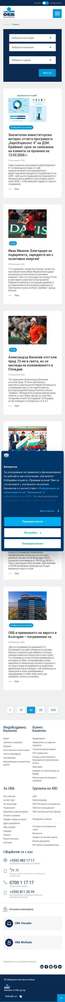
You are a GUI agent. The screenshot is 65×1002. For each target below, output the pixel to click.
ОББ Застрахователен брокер (46, 812)
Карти (6, 738)
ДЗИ (34, 796)
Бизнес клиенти (39, 729)
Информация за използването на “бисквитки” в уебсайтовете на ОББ (31, 492)
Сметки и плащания (12, 742)
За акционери (9, 804)
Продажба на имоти (42, 819)
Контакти (7, 842)
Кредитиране (38, 738)
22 (31, 710)
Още (16, 189)
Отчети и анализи (11, 815)
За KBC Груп (9, 800)
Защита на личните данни (45, 837)
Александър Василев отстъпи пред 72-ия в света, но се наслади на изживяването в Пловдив (32, 363)
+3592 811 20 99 (22, 892)
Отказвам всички (32, 543)
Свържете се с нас (18, 852)
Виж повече (47, 510)
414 (53, 710)
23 (40, 710)
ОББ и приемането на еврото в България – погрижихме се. (32, 635)
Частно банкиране (12, 754)
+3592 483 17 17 (22, 860)
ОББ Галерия (9, 827)
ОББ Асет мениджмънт (43, 808)
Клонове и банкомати (21, 909)
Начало (6, 24)
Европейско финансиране (15, 812)
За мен (37, 3)
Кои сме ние (9, 796)
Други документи (11, 823)
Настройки (30, 532)
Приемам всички (32, 521)
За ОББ (8, 788)
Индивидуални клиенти (14, 729)
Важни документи (41, 841)
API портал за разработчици (45, 845)
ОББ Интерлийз (39, 800)
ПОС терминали (40, 753)
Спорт (13, 243)
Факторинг (37, 767)
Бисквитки (37, 833)
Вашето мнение (10, 839)
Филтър (47, 73)
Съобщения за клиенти (21, 127)
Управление (9, 808)
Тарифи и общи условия (14, 819)
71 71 (14, 871)
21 (21, 710)
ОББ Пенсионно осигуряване (46, 804)
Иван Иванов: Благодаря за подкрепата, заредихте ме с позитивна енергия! (30, 255)
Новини (6, 835)
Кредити (7, 746)
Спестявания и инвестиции (16, 750)
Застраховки (9, 758)
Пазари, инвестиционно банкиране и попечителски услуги (45, 760)
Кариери (7, 831)
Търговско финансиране (44, 749)
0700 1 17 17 (22, 882)
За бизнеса (55, 3)
